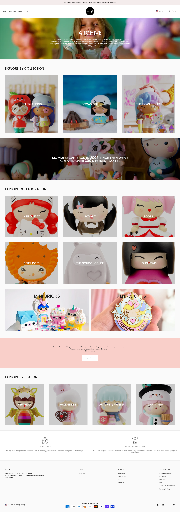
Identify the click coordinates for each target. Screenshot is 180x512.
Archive (12, 11)
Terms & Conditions (167, 486)
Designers (122, 476)
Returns (162, 480)
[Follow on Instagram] (169, 505)
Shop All (82, 473)
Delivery (162, 476)
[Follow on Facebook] (158, 505)
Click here (96, 2)
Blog (28, 11)
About (20, 11)
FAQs (161, 483)
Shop (5, 11)
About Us (121, 473)
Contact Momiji (165, 473)
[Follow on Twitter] (163, 505)
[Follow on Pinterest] (174, 505)
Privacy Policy (164, 489)
